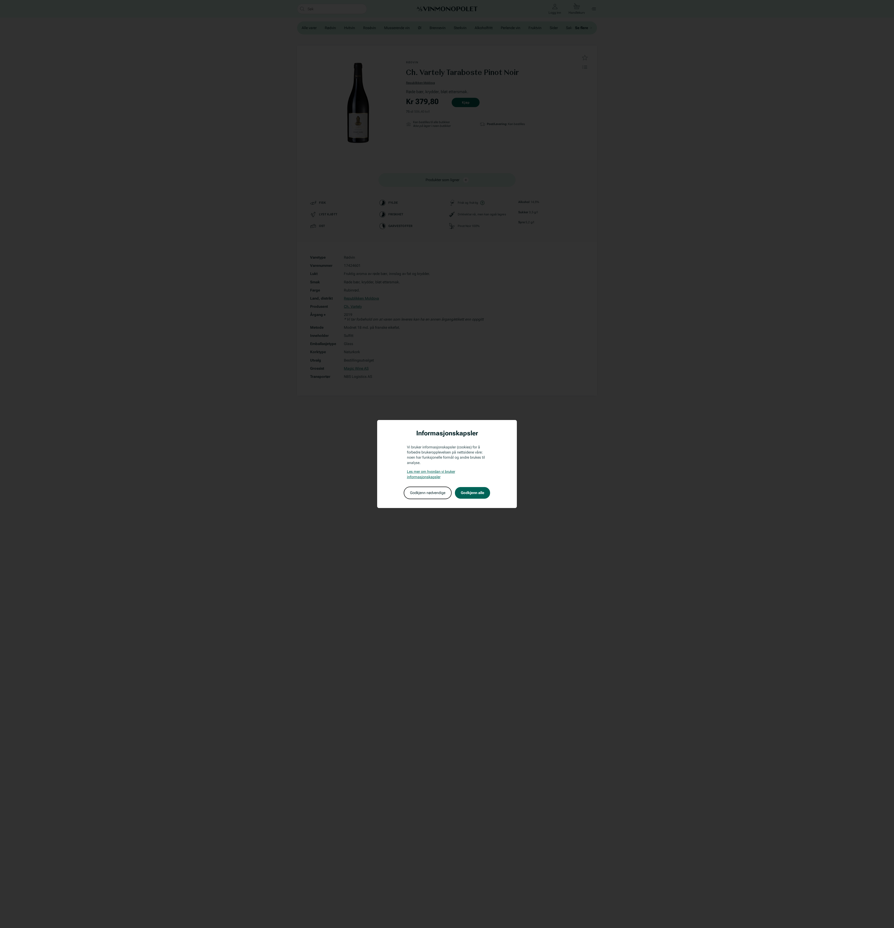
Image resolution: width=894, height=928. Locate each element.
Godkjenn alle (472, 493)
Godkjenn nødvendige (427, 493)
